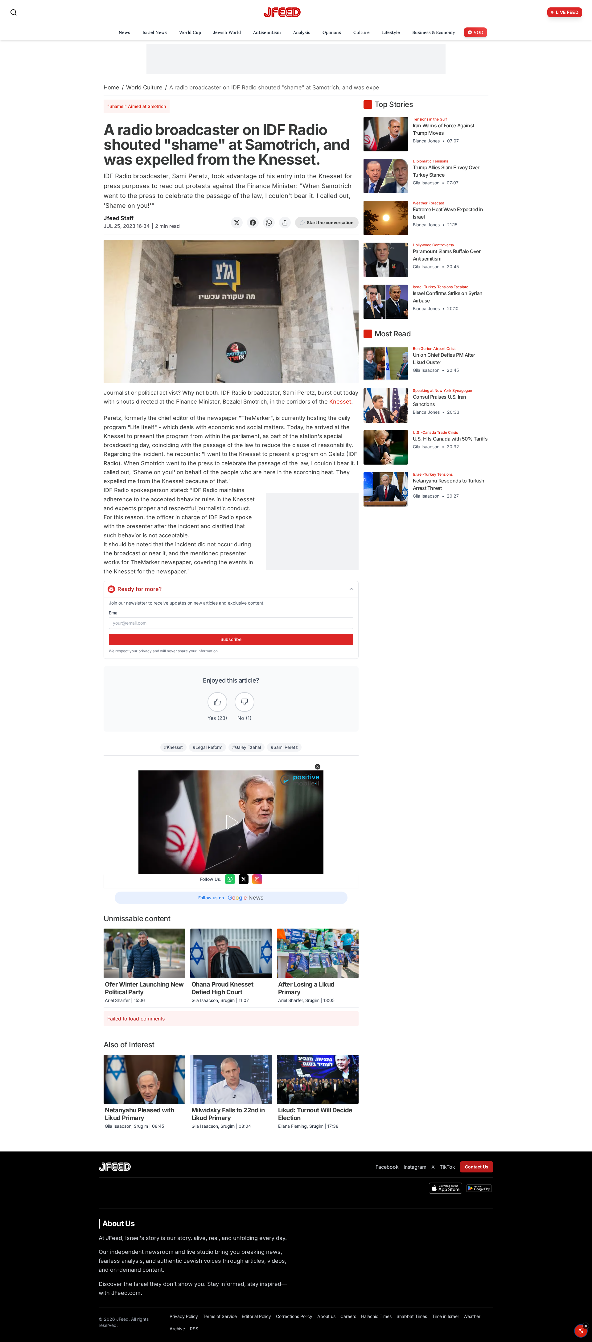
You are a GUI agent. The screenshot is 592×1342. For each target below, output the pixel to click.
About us (326, 1316)
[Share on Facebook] (253, 222)
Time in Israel (445, 1316)
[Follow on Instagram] (257, 879)
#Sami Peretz (284, 747)
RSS (194, 1328)
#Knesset (173, 747)
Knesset (340, 401)
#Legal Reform (207, 747)
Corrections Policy (294, 1316)
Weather (471, 1316)
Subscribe (230, 639)
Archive (177, 1328)
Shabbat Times (412, 1316)
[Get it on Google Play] (479, 1188)
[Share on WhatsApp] (269, 222)
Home (111, 87)
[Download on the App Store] (445, 1188)
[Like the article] (217, 702)
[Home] (282, 12)
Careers (348, 1316)
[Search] (13, 12)
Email (114, 612)
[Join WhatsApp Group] (230, 879)
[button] (317, 766)
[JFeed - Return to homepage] (115, 1166)
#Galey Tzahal (246, 747)
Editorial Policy (256, 1316)
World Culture (144, 87)
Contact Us (476, 1166)
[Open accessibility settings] (581, 1331)
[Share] (285, 222)
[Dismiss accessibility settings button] (586, 1326)
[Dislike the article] (244, 702)
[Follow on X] (244, 879)
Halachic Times (376, 1316)
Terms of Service (220, 1316)
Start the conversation (330, 222)
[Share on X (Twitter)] (237, 222)
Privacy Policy (184, 1316)
